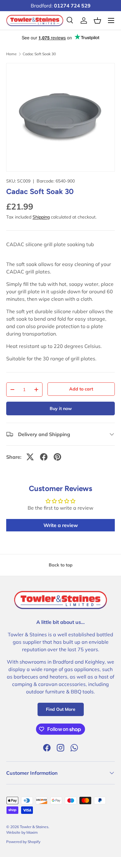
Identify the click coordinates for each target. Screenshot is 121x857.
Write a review (60, 525)
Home (11, 54)
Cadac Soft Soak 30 (39, 54)
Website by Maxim (22, 832)
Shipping (41, 217)
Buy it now (61, 408)
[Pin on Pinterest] (57, 457)
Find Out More (60, 709)
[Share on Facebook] (44, 457)
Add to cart (81, 389)
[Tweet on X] (30, 457)
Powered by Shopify (23, 841)
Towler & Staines (34, 826)
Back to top (61, 565)
